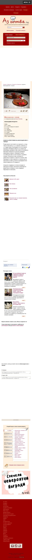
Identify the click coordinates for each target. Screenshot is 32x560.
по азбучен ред (9, 433)
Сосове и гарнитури (7, 522)
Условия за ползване (7, 507)
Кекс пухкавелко (13, 188)
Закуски (4, 518)
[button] (27, 2)
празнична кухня (9, 447)
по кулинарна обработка (9, 443)
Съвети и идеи (18, 9)
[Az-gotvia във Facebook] (12, 546)
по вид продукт (9, 439)
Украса (4, 527)
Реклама (5, 504)
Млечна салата (17, 451)
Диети (12, 6)
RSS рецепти (6, 509)
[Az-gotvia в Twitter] (16, 546)
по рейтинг (9, 430)
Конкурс (25, 9)
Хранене (8, 6)
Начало (5, 84)
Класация (16, 12)
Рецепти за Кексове (16, 84)
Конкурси (5, 503)
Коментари (13, 111)
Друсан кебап (17, 433)
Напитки (5, 528)
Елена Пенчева (18, 118)
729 (5, 111)
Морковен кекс (13, 193)
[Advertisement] (16, 64)
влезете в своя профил (17, 325)
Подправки (23, 6)
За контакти (5, 506)
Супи (4, 519)
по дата (10, 436)
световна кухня (9, 453)
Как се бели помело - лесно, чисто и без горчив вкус (19, 303)
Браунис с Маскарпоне (19, 443)
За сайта (5, 501)
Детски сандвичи (18, 457)
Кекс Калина (12, 183)
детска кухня (9, 456)
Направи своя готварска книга (16, 465)
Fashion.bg (21, 557)
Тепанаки (16, 453)
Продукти (17, 6)
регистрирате (5, 325)
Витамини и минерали (9, 9)
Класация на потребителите (9, 515)
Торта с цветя (17, 455)
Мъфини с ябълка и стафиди (20, 447)
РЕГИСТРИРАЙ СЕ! (20, 34)
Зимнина (5, 530)
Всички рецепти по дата (8, 513)
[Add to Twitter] (25, 268)
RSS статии (5, 510)
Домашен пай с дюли (14, 179)
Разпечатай (24, 264)
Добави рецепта (10, 30)
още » (23, 287)
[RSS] (19, 546)
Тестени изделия (7, 524)
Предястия (5, 516)
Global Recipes (6, 541)
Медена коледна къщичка (19, 434)
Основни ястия (6, 521)
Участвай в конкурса (20, 30)
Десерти (9, 84)
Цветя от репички (18, 454)
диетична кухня (9, 450)
